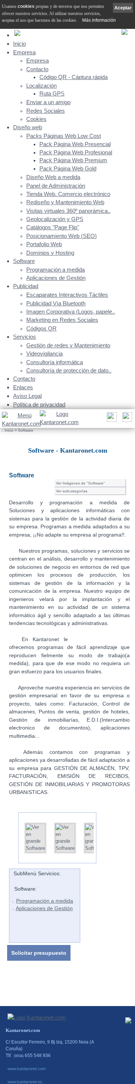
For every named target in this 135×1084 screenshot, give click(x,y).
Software (24, 261)
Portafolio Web (44, 244)
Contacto (37, 69)
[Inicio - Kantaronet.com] (59, 418)
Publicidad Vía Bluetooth (56, 304)
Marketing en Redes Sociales (62, 320)
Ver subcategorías (71, 491)
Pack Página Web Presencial (75, 144)
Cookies (36, 119)
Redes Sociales (45, 111)
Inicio (19, 43)
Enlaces (23, 387)
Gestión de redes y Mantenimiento (68, 345)
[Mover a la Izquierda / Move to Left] (12, 835)
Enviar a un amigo (48, 102)
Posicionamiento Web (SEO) (61, 236)
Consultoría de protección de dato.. (68, 371)
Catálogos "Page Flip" (52, 227)
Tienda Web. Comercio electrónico (68, 194)
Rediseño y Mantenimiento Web (65, 202)
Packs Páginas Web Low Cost (63, 136)
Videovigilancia (44, 354)
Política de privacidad (39, 404)
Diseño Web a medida (53, 177)
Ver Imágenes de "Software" (80, 483)
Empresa (24, 52)
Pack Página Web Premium (73, 160)
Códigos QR (41, 329)
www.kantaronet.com (27, 1068)
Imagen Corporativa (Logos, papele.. (70, 312)
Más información (99, 20)
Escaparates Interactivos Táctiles (67, 295)
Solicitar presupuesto (38, 953)
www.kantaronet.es (25, 1082)
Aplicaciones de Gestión (56, 278)
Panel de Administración (55, 186)
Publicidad (25, 286)
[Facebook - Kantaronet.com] (128, 1022)
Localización (41, 86)
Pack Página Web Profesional (75, 152)
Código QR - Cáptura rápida (73, 77)
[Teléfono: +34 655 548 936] (126, 419)
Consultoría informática (54, 362)
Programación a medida (55, 270)
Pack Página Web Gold (67, 169)
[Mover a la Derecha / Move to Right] (102, 835)
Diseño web (27, 127)
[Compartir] (110, 419)
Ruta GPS (51, 94)
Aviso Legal (27, 396)
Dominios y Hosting (50, 253)
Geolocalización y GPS (54, 219)
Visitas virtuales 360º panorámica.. (68, 211)
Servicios (24, 336)
